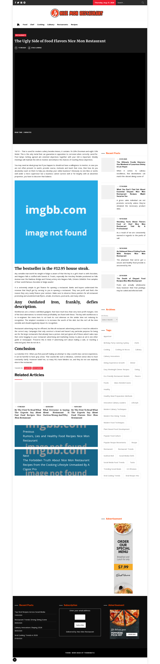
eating (137, 369)
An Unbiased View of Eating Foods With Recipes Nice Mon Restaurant (131, 253)
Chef (32, 24)
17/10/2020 (123, 186)
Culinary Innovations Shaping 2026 (28, 627)
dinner (132, 363)
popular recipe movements (115, 442)
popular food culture (112, 436)
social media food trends (114, 462)
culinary (138, 349)
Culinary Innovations (112, 356)
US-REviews (131, 469)
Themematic (89, 653)
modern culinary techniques (115, 409)
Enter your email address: (80, 610)
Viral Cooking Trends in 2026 (26, 635)
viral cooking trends (112, 475)
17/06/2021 (21, 407)
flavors (28, 368)
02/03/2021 (49, 407)
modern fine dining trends (115, 416)
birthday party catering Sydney (116, 343)
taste (132, 462)
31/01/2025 (123, 159)
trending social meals (112, 469)
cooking (107, 349)
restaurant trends (125, 449)
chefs (136, 343)
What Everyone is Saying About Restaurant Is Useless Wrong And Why (56, 412)
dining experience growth (114, 363)
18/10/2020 (123, 248)
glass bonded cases (122, 383)
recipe (134, 442)
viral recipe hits (132, 475)
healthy (107, 389)
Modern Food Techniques (114, 422)
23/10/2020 (123, 276)
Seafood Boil (109, 456)
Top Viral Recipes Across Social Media (30, 612)
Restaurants (62, 24)
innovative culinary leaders (115, 402)
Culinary (50, 24)
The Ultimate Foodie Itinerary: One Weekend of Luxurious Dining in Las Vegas (131, 164)
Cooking (40, 24)
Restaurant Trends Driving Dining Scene (31, 619)
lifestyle (134, 402)
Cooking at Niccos (122, 349)
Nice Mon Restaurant (85, 632)
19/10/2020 (123, 219)
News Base (77, 653)
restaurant (38, 368)
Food (25, 24)
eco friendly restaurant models (116, 376)
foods (106, 383)
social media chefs (126, 456)
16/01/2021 (78, 407)
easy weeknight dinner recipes (116, 369)
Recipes (74, 24)
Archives (104, 315)
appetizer (108, 336)
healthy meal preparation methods (118, 396)
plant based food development (117, 429)
